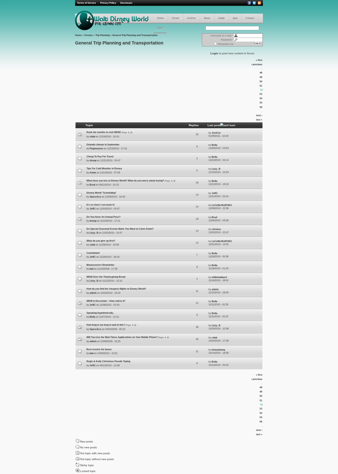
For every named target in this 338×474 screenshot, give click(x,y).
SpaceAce (95, 197)
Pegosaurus (96, 148)
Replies (194, 125)
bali (91, 269)
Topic (89, 125)
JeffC (215, 193)
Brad (92, 185)
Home (160, 18)
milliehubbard (219, 277)
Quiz (235, 18)
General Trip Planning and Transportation (134, 35)
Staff (160, 28)
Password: (227, 39)
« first (259, 60)
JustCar (216, 133)
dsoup (93, 160)
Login (214, 53)
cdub (92, 136)
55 (261, 103)
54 (261, 98)
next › (259, 115)
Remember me (225, 44)
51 (261, 86)
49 (261, 77)
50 (261, 81)
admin (93, 293)
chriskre (216, 229)
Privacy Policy (108, 3)
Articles (191, 18)
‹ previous (256, 64)
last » (259, 120)
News (207, 18)
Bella (214, 145)
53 (261, 94)
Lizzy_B (216, 169)
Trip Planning (102, 35)
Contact (250, 18)
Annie (93, 172)
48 (261, 73)
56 (261, 107)
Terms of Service (86, 3)
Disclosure (126, 3)
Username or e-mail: (222, 35)
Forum (175, 18)
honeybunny (218, 350)
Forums (88, 35)
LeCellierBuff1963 (222, 205)
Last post (214, 125)
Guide (221, 18)
